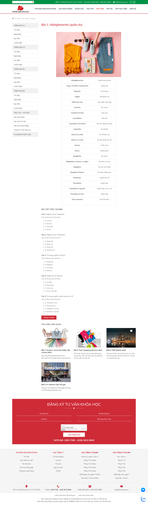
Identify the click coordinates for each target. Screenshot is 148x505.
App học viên (121, 9)
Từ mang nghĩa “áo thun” (53, 255)
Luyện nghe (18, 43)
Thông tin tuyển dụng (26, 471)
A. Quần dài (49, 241)
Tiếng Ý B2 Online (90, 471)
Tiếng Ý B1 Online (90, 467)
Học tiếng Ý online (89, 453)
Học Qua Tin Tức (20, 121)
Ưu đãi (58, 471)
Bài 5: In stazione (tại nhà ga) (53, 384)
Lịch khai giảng (65, 9)
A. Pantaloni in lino (51, 303)
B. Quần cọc (49, 244)
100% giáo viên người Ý (121, 474)
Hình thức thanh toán (86, 495)
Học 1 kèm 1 (121, 457)
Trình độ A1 (19, 25)
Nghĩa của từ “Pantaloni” (53, 235)
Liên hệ (133, 9)
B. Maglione (49, 265)
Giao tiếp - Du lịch (121, 478)
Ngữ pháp (17, 34)
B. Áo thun (48, 224)
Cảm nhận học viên (26, 460)
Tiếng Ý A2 (121, 464)
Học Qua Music (19, 117)
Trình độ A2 (19, 47)
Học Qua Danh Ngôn (21, 126)
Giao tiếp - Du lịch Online (89, 478)
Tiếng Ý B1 (121, 467)
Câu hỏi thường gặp (26, 467)
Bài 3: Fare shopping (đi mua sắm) (88, 350)
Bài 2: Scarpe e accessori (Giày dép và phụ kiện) (55, 351)
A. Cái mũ (48, 221)
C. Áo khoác (49, 226)
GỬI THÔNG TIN (74, 435)
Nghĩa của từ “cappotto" (53, 214)
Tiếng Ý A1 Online (90, 460)
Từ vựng (32, 18)
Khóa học (79, 9)
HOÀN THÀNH (49, 318)
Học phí (90, 9)
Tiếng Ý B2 (121, 471)
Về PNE (26, 457)
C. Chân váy (49, 288)
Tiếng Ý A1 (121, 460)
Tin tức (109, 9)
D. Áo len (48, 229)
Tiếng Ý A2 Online (90, 464)
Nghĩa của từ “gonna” (52, 276)
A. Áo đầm (48, 282)
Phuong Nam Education (45, 9)
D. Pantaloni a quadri (52, 311)
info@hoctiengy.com (121, 2)
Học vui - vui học (22, 113)
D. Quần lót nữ (50, 250)
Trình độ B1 (19, 69)
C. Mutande (49, 267)
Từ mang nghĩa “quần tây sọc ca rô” (57, 296)
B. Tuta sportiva (50, 306)
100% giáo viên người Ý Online (89, 474)
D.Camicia (48, 270)
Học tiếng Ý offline (121, 453)
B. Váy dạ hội (49, 285)
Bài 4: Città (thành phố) (116, 350)
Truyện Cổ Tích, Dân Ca (22, 130)
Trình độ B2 (25, 18)
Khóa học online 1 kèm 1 (89, 457)
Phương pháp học (22, 134)
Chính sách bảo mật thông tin (65, 495)
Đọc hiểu (17, 38)
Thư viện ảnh (26, 464)
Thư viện (100, 9)
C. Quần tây (49, 247)
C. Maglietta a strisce (52, 308)
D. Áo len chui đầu (51, 291)
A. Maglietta (49, 262)
